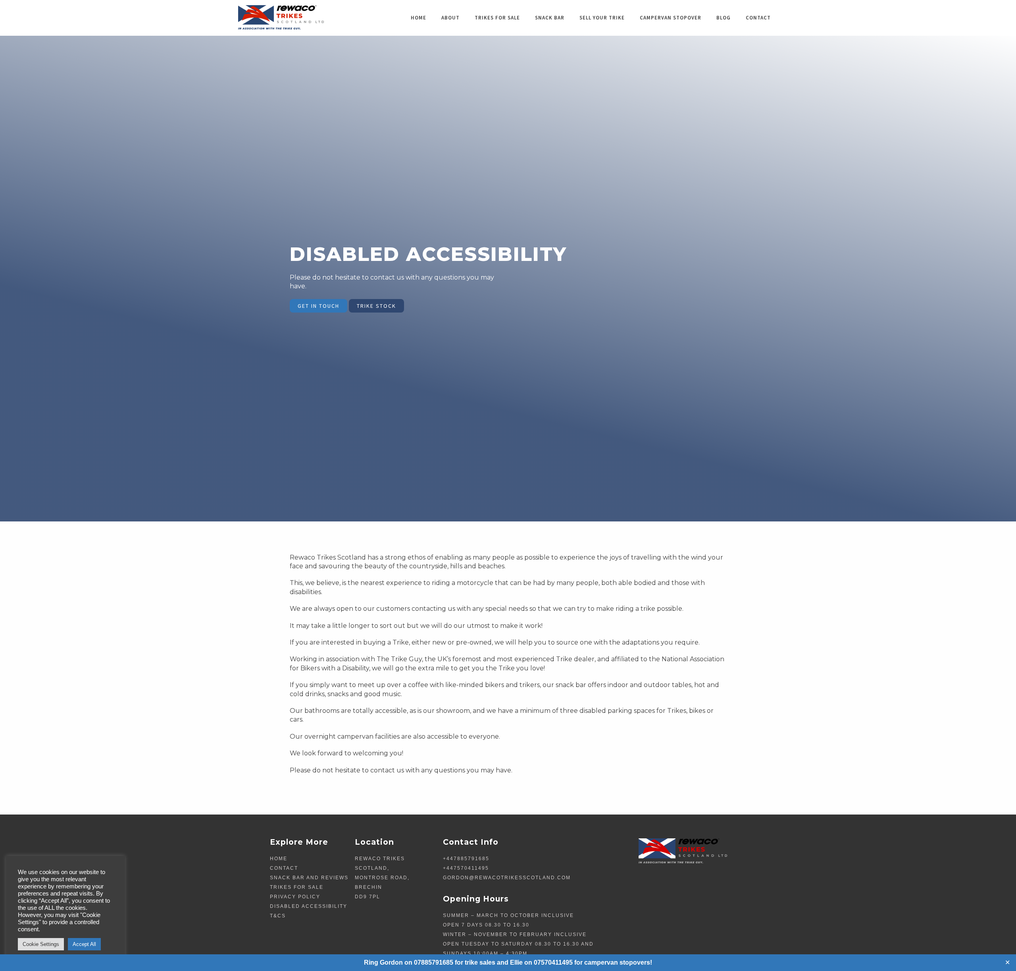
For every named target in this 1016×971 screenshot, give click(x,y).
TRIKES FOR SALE (497, 17)
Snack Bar (549, 17)
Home (418, 17)
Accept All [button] (84, 944)
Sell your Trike (602, 17)
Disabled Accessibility (308, 906)
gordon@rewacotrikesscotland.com (507, 877)
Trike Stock (376, 305)
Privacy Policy (295, 897)
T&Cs (278, 916)
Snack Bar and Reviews (309, 877)
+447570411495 (466, 868)
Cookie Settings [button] (41, 944)
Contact (758, 17)
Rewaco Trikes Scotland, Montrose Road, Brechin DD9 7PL (382, 878)
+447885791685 (466, 858)
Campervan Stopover (670, 17)
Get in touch (318, 305)
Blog (723, 17)
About (450, 17)
